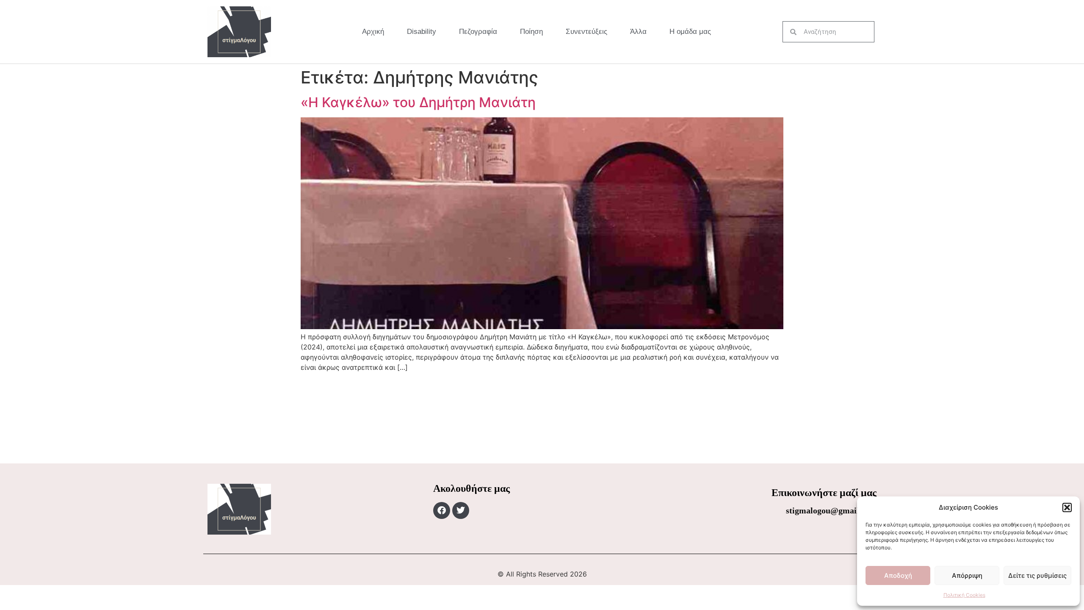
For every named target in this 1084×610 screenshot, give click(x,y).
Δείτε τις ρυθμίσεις (1037, 575)
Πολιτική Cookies (964, 595)
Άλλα (638, 32)
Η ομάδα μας (690, 32)
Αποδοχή (898, 575)
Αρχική (373, 32)
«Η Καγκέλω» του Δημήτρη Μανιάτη (418, 102)
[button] (1067, 507)
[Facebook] (441, 510)
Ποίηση (531, 32)
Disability (421, 32)
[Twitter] (460, 510)
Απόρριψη (967, 575)
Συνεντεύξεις (586, 32)
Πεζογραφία (478, 32)
